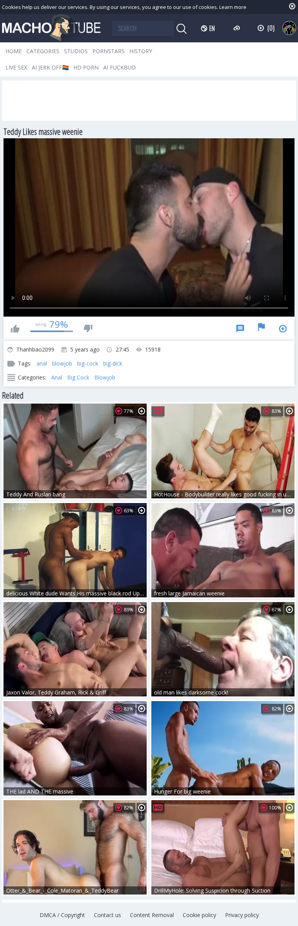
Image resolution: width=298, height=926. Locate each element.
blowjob (62, 363)
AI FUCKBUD (119, 67)
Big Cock (78, 377)
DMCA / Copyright (62, 915)
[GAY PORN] (289, 28)
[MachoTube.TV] (51, 28)
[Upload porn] (238, 28)
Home (13, 51)
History (140, 51)
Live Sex (16, 67)
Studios (76, 51)
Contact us (107, 915)
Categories (42, 51)
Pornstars (108, 51)
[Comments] (240, 329)
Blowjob (104, 377)
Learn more (232, 6)
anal (41, 363)
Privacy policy (242, 915)
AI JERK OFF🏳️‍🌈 (50, 67)
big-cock (87, 363)
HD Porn (86, 67)
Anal (56, 377)
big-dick (112, 363)
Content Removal (152, 915)
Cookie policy (199, 915)
